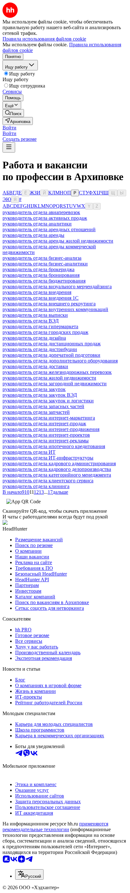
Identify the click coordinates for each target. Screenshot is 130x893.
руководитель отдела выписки (35, 315)
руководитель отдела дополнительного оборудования (60, 360)
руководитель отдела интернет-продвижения (51, 429)
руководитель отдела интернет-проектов (46, 435)
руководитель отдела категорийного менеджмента (57, 475)
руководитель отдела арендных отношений (49, 229)
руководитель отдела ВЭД (31, 320)
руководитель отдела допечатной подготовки (51, 355)
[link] (13, 113)
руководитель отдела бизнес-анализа (42, 258)
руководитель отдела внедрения (37, 292)
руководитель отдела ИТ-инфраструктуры (48, 457)
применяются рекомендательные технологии (55, 826)
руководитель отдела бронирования (41, 275)
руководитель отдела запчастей (36, 412)
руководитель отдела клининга (36, 486)
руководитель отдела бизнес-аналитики (45, 263)
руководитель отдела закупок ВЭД (40, 395)
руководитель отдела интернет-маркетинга (49, 417)
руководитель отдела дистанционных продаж (52, 343)
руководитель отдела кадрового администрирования (59, 463)
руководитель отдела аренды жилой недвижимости (58, 241)
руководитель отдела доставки (35, 366)
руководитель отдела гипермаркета (40, 326)
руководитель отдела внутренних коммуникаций (55, 309)
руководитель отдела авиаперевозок (41, 212)
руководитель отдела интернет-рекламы (46, 440)
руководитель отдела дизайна (34, 338)
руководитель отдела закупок (34, 389)
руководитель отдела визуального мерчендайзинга (57, 286)
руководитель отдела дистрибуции (40, 349)
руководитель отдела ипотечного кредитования (54, 446)
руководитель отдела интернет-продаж (44, 423)
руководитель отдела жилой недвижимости (49, 378)
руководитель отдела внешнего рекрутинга (49, 303)
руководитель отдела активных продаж (45, 218)
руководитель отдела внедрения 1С (41, 298)
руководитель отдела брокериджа (38, 269)
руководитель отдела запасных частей (43, 406)
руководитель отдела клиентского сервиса (48, 480)
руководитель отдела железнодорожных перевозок (57, 372)
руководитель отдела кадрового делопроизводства (57, 469)
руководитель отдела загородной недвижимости (55, 383)
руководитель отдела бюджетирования (44, 281)
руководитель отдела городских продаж (45, 332)
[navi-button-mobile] (9, 147)
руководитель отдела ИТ (29, 452)
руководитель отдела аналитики (37, 223)
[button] (9, 127)
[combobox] (29, 874)
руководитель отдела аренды (33, 235)
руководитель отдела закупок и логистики (48, 400)
